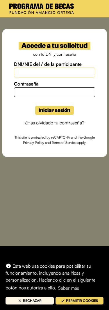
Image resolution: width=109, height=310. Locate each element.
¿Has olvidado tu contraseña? (54, 123)
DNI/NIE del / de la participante (48, 64)
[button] (29, 300)
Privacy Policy (33, 142)
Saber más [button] (68, 288)
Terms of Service (64, 142)
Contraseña (26, 84)
